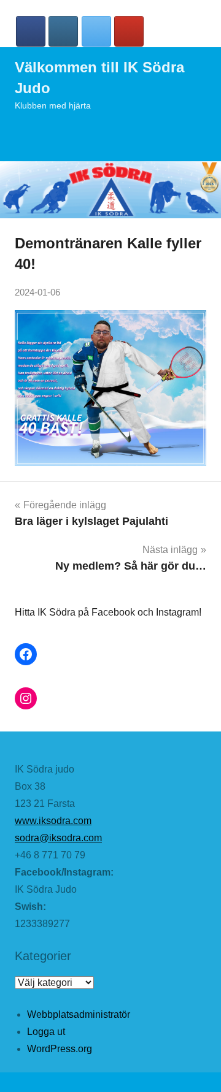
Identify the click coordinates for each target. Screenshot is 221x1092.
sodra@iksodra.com (58, 838)
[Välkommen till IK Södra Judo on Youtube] (129, 31)
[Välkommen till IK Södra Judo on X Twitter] (96, 31)
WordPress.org (59, 1049)
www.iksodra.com (53, 820)
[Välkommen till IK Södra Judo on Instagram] (63, 31)
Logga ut (46, 1031)
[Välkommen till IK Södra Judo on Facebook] (30, 31)
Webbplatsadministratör (78, 1014)
